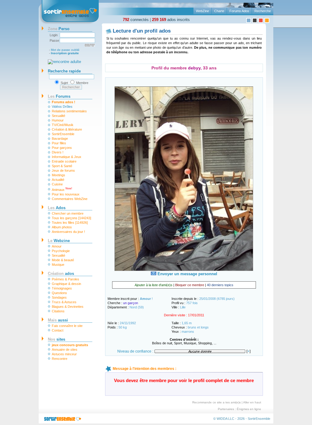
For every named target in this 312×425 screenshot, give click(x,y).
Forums (59, 96)
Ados (57, 207)
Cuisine (57, 184)
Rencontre (59, 358)
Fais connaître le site (67, 326)
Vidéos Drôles (62, 106)
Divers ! (57, 152)
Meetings (58, 175)
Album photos (62, 227)
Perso (58, 28)
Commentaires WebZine (69, 199)
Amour (57, 246)
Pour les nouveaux (66, 194)
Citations (58, 311)
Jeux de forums (63, 170)
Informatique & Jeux (66, 157)
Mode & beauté (63, 260)
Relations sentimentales (69, 111)
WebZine (202, 11)
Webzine (59, 240)
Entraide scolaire (64, 161)
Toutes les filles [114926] (70, 222)
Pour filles (59, 143)
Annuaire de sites (64, 349)
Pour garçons (62, 147)
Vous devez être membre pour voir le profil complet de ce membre (184, 380)
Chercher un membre (67, 213)
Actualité (58, 179)
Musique (58, 264)
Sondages (59, 297)
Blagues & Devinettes (67, 306)
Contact (57, 330)
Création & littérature (67, 129)
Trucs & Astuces (64, 302)
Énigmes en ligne (249, 409)
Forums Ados (239, 11)
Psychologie (61, 251)
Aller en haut (252, 402)
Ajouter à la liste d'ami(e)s (153, 285)
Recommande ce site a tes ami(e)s (216, 402)
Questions (59, 293)
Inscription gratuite (65, 53)
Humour (58, 120)
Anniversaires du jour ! (68, 232)
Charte (219, 11)
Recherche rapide (64, 71)
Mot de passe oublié (65, 49)
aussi (58, 320)
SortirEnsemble (63, 134)
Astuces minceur (64, 354)
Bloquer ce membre (189, 285)
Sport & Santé (62, 166)
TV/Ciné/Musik (62, 125)
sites (56, 339)
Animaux (62, 189)
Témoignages (62, 288)
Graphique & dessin (66, 284)
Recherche (262, 11)
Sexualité (58, 116)
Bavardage (60, 138)
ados (61, 273)
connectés (136, 19)
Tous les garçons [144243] (71, 218)
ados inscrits (171, 19)
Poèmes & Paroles (65, 279)
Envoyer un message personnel (186, 274)
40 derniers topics (220, 285)
